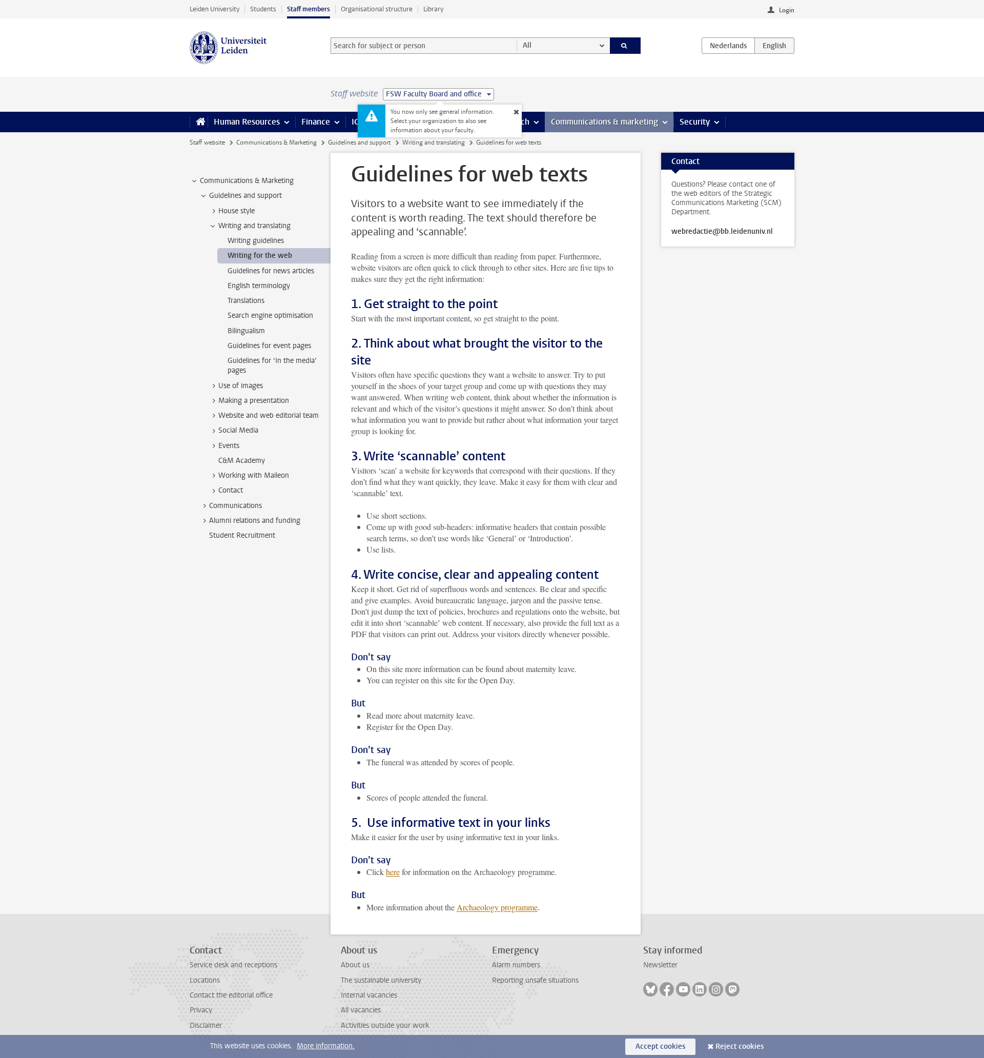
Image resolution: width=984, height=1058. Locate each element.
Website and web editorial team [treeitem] (268, 415)
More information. (326, 1046)
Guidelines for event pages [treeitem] (269, 346)
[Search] (625, 45)
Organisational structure (377, 9)
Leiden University (214, 9)
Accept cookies (660, 1046)
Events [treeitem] (228, 446)
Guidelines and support (359, 142)
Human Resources (247, 121)
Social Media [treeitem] (238, 430)
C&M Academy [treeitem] (241, 460)
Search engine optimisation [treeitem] (270, 315)
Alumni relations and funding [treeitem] (254, 520)
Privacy (201, 1010)
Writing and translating (433, 142)
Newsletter (660, 965)
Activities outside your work (385, 1025)
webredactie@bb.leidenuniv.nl (722, 231)
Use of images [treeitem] (240, 386)
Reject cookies (739, 1046)
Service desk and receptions (233, 965)
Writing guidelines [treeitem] (256, 241)
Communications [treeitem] (235, 506)
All (527, 45)
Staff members (308, 9)
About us (355, 965)
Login (786, 10)
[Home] (199, 122)
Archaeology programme (497, 907)
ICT (357, 121)
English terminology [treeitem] (259, 286)
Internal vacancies (369, 995)
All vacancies (361, 1010)
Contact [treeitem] (230, 490)
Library (433, 9)
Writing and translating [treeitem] (254, 226)
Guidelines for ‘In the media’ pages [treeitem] (272, 365)
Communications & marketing (604, 121)
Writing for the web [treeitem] (260, 255)
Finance (315, 121)
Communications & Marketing (276, 142)
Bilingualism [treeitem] (246, 331)
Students (263, 9)
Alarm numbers (516, 965)
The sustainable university (381, 980)
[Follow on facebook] (667, 989)
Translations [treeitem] (246, 301)
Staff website (207, 142)
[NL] (728, 45)
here (393, 871)
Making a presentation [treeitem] (253, 400)
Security (695, 121)
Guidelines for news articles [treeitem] (271, 271)
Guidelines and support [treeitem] (245, 195)
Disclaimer (206, 1025)
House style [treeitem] (236, 211)
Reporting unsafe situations (535, 980)
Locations (205, 980)
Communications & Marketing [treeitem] (247, 181)
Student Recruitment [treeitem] (242, 535)
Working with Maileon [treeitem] (253, 475)
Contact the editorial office (231, 995)
